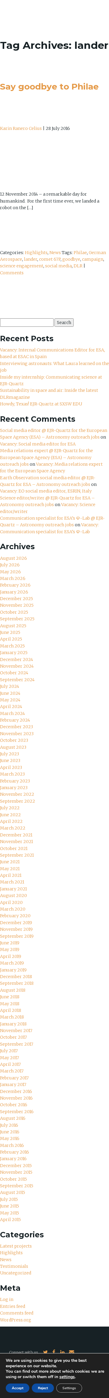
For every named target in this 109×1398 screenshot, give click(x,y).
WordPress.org (15, 1320)
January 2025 (14, 652)
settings (67, 1377)
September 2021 (17, 855)
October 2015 (13, 1179)
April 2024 (11, 706)
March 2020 (12, 909)
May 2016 (9, 1138)
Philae (80, 252)
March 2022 (12, 828)
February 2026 (15, 585)
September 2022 (17, 801)
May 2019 (9, 949)
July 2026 (10, 565)
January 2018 (13, 1024)
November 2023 (17, 733)
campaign (92, 259)
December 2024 (16, 659)
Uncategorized (15, 1273)
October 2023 (14, 740)
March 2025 (12, 646)
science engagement (21, 266)
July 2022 (10, 808)
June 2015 (9, 1206)
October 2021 (14, 848)
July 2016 (9, 1125)
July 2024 (9, 686)
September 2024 (17, 679)
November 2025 (17, 605)
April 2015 (10, 1219)
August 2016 (12, 1118)
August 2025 (13, 625)
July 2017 (9, 1050)
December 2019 (16, 922)
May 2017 (9, 1057)
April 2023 (11, 767)
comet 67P (50, 259)
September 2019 (17, 936)
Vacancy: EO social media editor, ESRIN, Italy (46, 491)
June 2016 (9, 1132)
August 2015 (12, 1192)
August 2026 (13, 558)
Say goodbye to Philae (49, 86)
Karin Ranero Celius (21, 128)
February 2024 (15, 720)
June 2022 (10, 814)
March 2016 (12, 1145)
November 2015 (16, 1172)
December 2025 (16, 598)
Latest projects (16, 1246)
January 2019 (13, 970)
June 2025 (10, 632)
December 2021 (16, 835)
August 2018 (12, 990)
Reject (43, 1388)
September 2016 (17, 1111)
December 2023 (16, 726)
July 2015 (9, 1199)
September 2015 (16, 1186)
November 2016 (16, 1098)
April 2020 (11, 902)
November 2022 (17, 794)
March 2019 (12, 963)
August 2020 (13, 895)
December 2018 (16, 976)
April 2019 (10, 956)
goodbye (71, 259)
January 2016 (13, 1158)
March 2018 (12, 1017)
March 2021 (12, 882)
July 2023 (9, 754)
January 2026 (14, 592)
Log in (6, 1299)
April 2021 (10, 875)
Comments (12, 273)
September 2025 (17, 619)
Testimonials (14, 1266)
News (55, 252)
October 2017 (13, 1037)
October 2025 (14, 612)
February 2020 (15, 915)
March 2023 (12, 774)
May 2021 (10, 868)
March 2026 (12, 578)
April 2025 (11, 639)
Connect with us (23, 1352)
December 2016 (16, 1091)
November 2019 (16, 929)
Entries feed (12, 1306)
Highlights (36, 252)
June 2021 (10, 861)
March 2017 (12, 1071)
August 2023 (13, 747)
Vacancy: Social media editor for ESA (38, 444)
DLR (78, 266)
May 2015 (9, 1213)
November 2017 (16, 1030)
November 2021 (16, 841)
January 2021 (13, 889)
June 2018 (9, 997)
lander (30, 259)
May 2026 (10, 572)
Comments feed (16, 1313)
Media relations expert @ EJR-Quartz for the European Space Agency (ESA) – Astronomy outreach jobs (46, 457)
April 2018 (10, 1010)
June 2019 (9, 943)
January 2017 (13, 1084)
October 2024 (14, 672)
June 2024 (10, 693)
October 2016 (13, 1104)
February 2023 (15, 781)
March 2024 (12, 713)
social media (58, 266)
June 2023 (10, 760)
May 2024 (10, 700)
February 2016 (14, 1152)
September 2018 (17, 983)
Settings (69, 1388)
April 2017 (10, 1064)
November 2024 (17, 666)
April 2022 (11, 821)
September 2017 (16, 1044)
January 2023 (14, 787)
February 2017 (14, 1078)
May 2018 (9, 1003)
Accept (17, 1388)
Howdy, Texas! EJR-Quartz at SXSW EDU (41, 404)
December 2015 (16, 1165)
